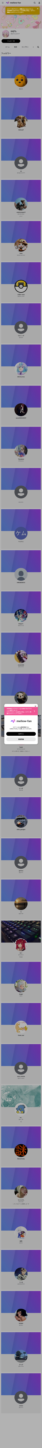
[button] (21, 711)
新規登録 (21, 739)
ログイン (21, 734)
